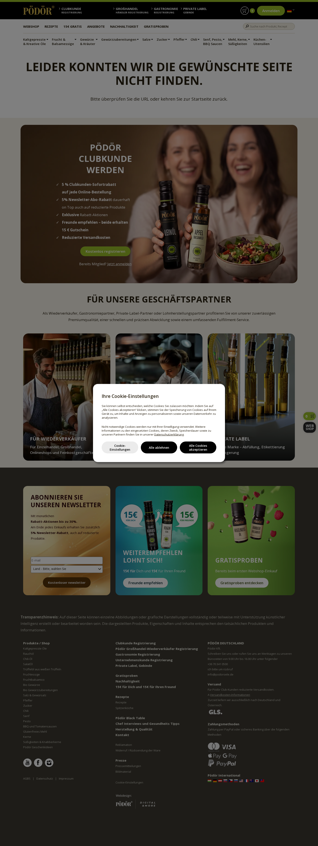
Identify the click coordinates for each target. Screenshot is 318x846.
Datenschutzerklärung (169, 434)
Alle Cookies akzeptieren (198, 447)
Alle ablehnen (159, 447)
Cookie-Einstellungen (120, 447)
